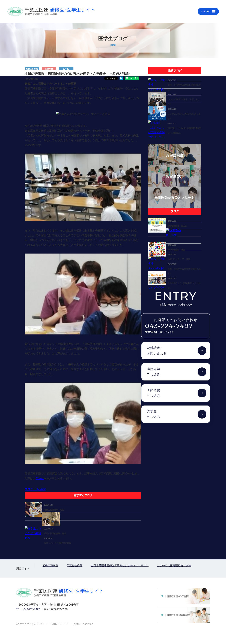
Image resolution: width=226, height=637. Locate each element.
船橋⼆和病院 (50, 565)
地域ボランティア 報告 (179, 259)
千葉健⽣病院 (74, 565)
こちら (39, 478)
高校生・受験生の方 (155, 11)
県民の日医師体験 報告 (55, 533)
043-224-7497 (169, 328)
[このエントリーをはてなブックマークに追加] (121, 78)
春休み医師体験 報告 (54, 509)
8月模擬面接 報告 (176, 249)
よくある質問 (183, 11)
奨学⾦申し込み (153, 414)
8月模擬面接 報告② (177, 226)
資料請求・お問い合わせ (157, 350)
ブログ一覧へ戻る (35, 489)
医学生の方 (129, 11)
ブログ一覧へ (156, 137)
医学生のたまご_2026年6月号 (57, 543)
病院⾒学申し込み (153, 371)
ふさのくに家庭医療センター (174, 565)
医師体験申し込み (153, 392)
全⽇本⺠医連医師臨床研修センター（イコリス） (119, 565)
